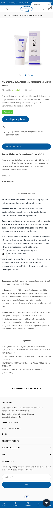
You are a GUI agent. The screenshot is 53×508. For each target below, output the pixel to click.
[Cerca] (7, 9)
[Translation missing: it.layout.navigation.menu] (2, 9)
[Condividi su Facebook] (26, 75)
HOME (4, 505)
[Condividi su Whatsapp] (29, 75)
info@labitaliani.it (14, 428)
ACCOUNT (15, 505)
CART (39, 505)
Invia (26, 485)
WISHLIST (28, 505)
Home (4, 15)
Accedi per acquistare (15, 119)
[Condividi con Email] (32, 75)
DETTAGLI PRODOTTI (13, 146)
